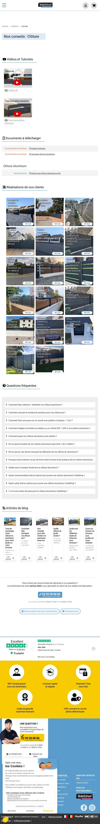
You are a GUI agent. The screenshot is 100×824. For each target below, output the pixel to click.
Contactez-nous (71, 611)
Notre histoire (82, 783)
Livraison (60, 805)
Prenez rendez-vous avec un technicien (40, 611)
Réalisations (61, 787)
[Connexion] (85, 6)
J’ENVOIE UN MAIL (36, 755)
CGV (43, 817)
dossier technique (38, 148)
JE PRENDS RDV (15, 754)
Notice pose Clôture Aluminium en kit (46, 173)
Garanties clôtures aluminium (43, 154)
